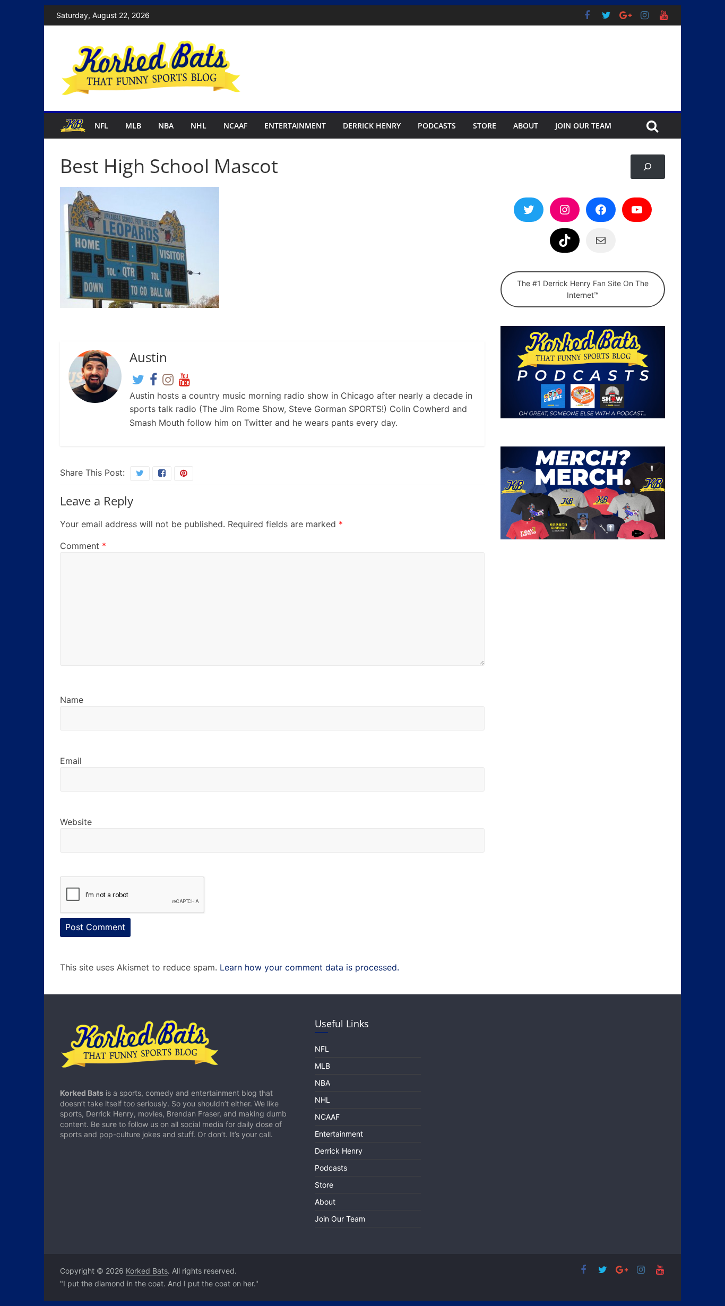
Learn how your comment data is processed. (309, 967)
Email (71, 760)
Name (71, 699)
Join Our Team (583, 126)
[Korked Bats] (73, 125)
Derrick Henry (372, 126)
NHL (198, 126)
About (525, 126)
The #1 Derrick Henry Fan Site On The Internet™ (583, 289)
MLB (133, 126)
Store (484, 126)
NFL (101, 126)
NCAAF (235, 126)
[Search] (648, 166)
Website (76, 822)
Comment (83, 545)
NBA (166, 126)
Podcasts (437, 126)
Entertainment (295, 126)
